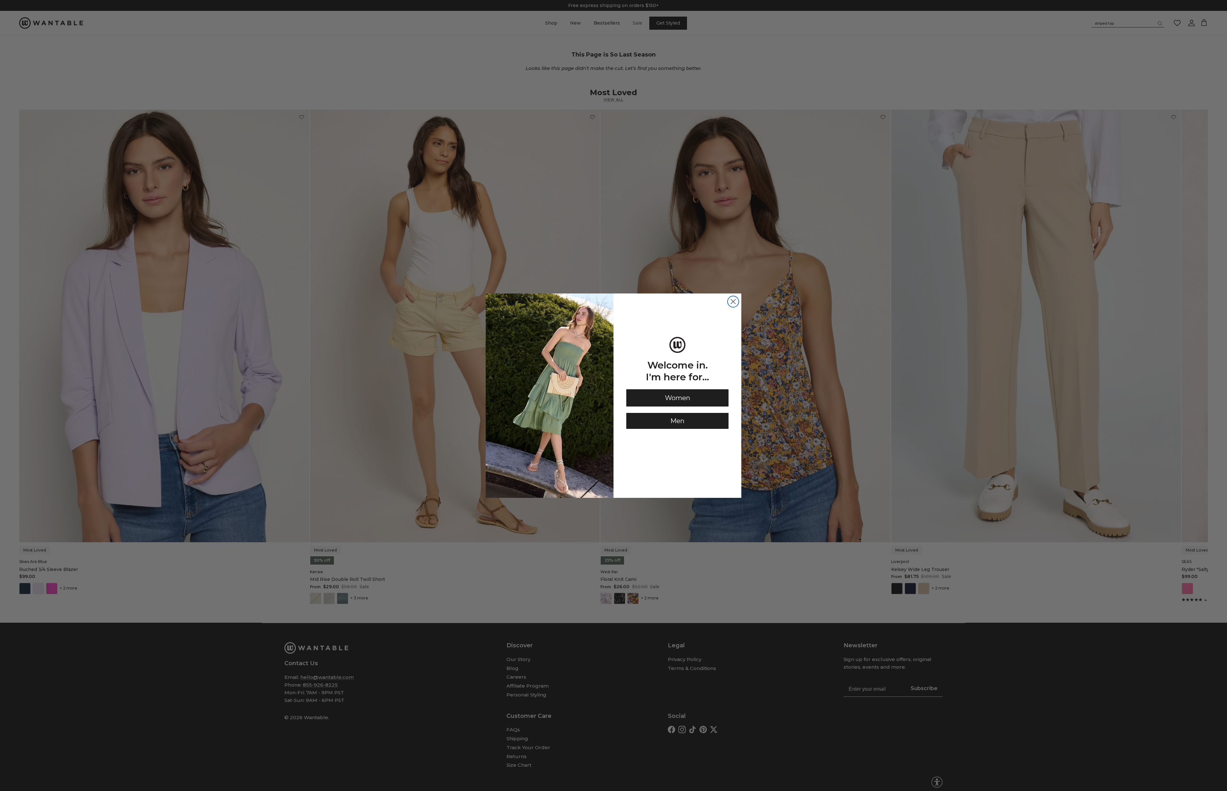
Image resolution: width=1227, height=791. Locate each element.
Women (677, 398)
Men (677, 421)
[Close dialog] (733, 301)
